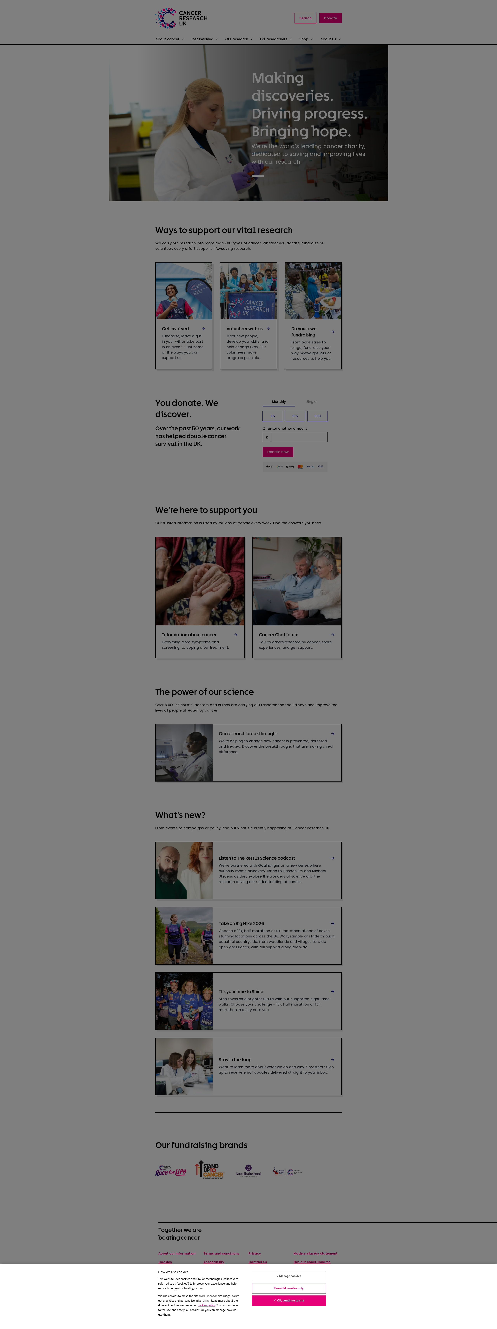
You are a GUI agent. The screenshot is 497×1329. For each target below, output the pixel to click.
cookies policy (206, 1305)
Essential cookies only (289, 1288)
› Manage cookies (289, 1276)
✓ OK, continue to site (289, 1300)
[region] (248, 1296)
